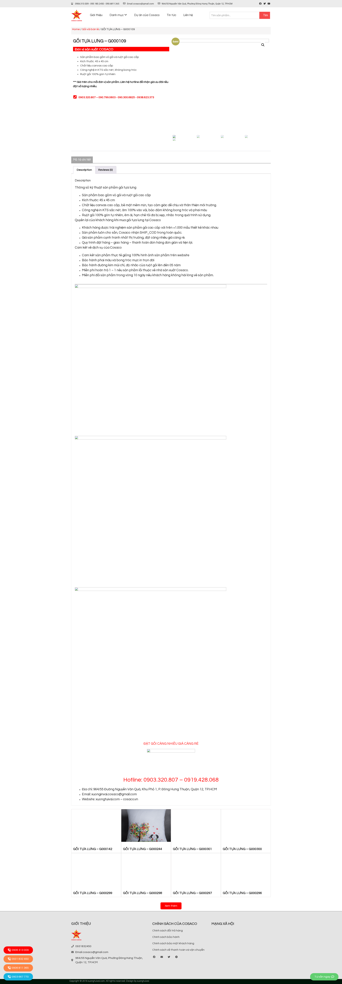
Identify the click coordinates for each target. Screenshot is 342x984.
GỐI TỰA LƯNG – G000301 (192, 849)
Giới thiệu (96, 15)
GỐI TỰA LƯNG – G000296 (242, 893)
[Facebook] (260, 4)
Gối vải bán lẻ (90, 29)
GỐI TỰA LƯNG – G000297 (192, 893)
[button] (171, 905)
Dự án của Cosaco (147, 15)
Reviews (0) (105, 169)
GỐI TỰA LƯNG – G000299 (92, 893)
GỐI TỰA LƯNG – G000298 (142, 893)
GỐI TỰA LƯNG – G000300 (242, 849)
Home (76, 29)
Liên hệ (188, 15)
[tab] (84, 170)
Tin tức (171, 15)
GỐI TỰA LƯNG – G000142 (92, 849)
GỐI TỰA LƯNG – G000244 (142, 849)
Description (84, 169)
